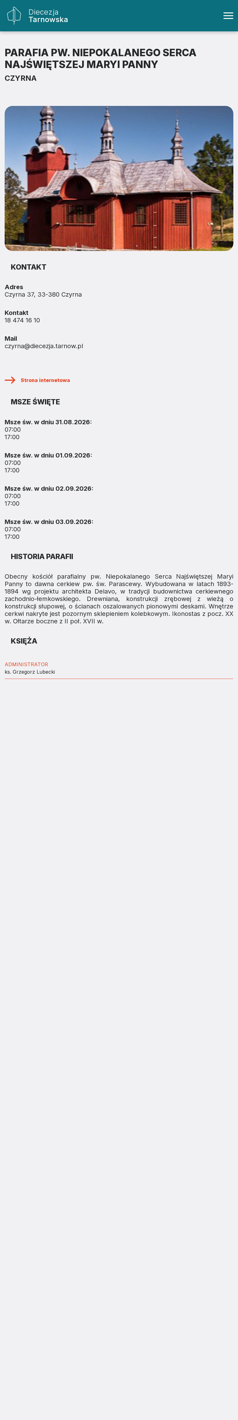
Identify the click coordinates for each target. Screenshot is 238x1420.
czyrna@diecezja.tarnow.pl (44, 346)
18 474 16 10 (22, 320)
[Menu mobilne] (228, 16)
